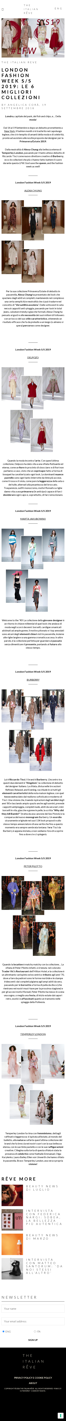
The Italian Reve (19, 62)
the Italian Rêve (27, 1388)
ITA (38, 1331)
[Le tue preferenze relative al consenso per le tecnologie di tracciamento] (61, 1416)
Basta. (42, 1391)
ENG (8, 1331)
